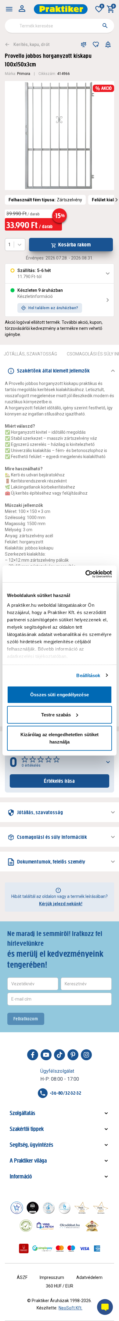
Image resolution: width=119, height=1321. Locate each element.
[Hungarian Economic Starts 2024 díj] (17, 1208)
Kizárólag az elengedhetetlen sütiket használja (59, 738)
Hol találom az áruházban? (53, 308)
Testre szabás (56, 714)
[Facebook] (32, 1054)
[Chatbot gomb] (105, 1307)
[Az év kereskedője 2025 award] (92, 1226)
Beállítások (88, 675)
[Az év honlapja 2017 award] (100, 1208)
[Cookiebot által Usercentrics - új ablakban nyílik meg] (85, 574)
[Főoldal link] (61, 9)
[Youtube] (46, 1054)
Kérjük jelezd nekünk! (60, 903)
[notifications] (108, 44)
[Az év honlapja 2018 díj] (48, 1208)
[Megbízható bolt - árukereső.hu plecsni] (26, 1226)
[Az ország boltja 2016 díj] (81, 1208)
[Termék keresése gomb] (104, 25)
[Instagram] (86, 1054)
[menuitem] (9, 9)
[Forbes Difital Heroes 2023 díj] (33, 1208)
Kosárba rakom (74, 244)
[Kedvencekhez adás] (96, 44)
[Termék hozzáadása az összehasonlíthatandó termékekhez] (84, 44)
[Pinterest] (72, 1054)
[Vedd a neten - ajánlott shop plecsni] (45, 1226)
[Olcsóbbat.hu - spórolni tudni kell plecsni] (70, 1226)
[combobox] (59, 26)
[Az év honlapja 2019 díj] (64, 1208)
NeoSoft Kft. (70, 1307)
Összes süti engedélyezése (59, 694)
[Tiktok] (59, 1054)
